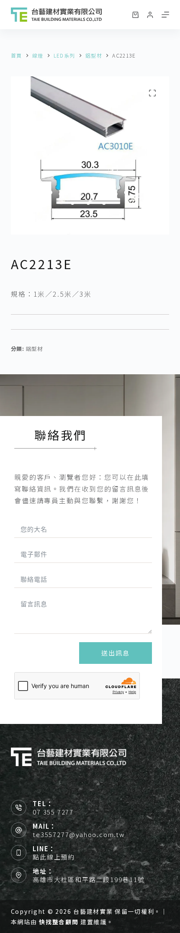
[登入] (150, 15)
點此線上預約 (54, 856)
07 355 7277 (53, 811)
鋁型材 (34, 349)
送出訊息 (115, 652)
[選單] (165, 14)
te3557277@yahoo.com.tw (79, 834)
